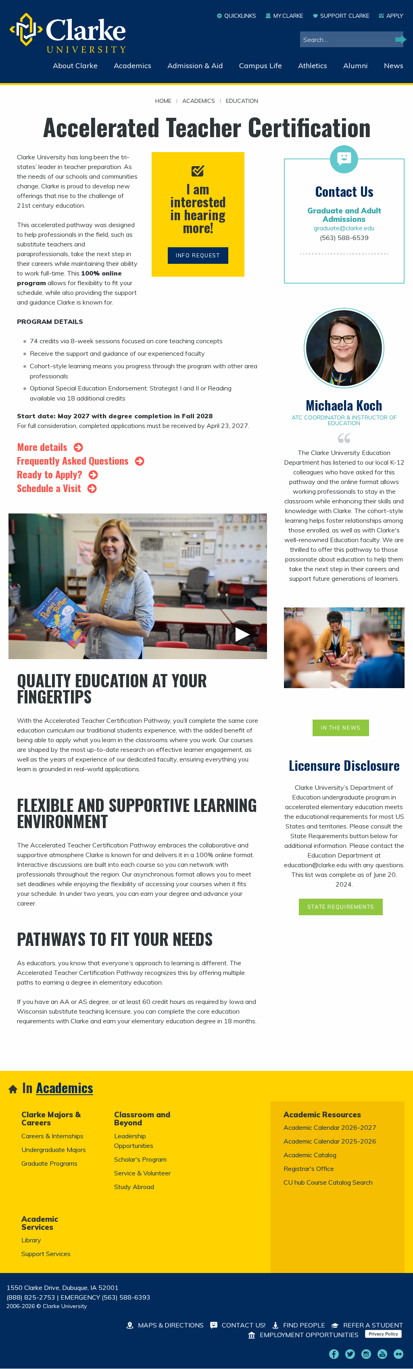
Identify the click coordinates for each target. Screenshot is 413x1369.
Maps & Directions (170, 1325)
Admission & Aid (195, 65)
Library (31, 1240)
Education (242, 101)
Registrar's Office (309, 1168)
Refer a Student (372, 1325)
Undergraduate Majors (53, 1150)
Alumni (355, 65)
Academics (132, 65)
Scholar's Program (140, 1159)
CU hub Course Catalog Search (328, 1182)
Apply (394, 16)
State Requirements (341, 907)
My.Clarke (288, 16)
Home (163, 101)
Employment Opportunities (308, 1335)
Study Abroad (134, 1187)
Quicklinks (240, 16)
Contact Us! (242, 1325)
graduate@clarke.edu (344, 228)
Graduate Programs (49, 1163)
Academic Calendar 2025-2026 (330, 1141)
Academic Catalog (310, 1155)
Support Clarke (344, 16)
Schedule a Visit (50, 487)
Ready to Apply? (51, 474)
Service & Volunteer (142, 1173)
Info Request (198, 255)
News (393, 65)
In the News (341, 727)
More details (43, 446)
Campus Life (260, 65)
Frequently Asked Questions (74, 460)
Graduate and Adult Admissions (344, 214)
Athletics (312, 65)
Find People (303, 1325)
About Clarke (75, 65)
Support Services (46, 1254)
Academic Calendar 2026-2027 (330, 1127)
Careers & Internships (52, 1136)
